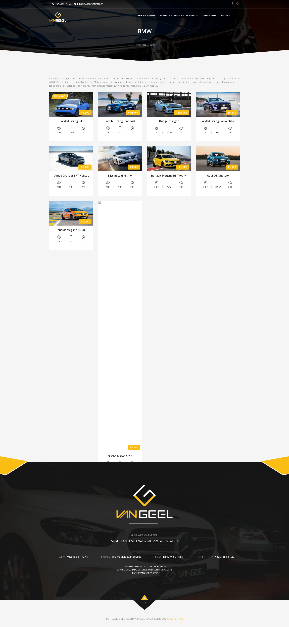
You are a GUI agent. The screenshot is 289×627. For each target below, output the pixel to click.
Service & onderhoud (186, 15)
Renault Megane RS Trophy (169, 175)
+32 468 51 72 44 (63, 4)
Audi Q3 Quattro (218, 175)
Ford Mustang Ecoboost (120, 121)
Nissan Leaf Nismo (120, 175)
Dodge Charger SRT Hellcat (71, 175)
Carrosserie (209, 15)
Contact (225, 15)
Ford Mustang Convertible (218, 121)
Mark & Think (175, 618)
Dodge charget (169, 121)
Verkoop (165, 15)
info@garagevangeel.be (90, 4)
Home (137, 44)
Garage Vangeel (147, 15)
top (144, 602)
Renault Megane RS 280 (71, 230)
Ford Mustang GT (71, 121)
